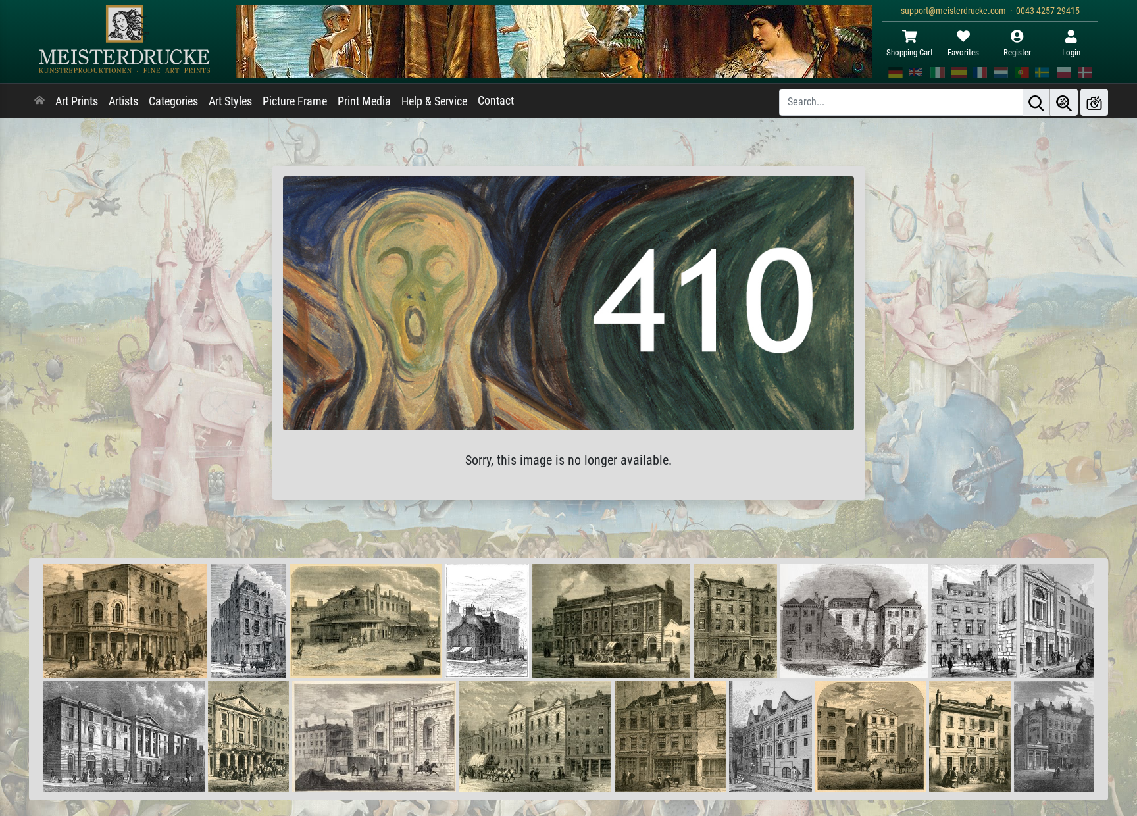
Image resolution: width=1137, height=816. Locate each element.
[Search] (1036, 102)
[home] (39, 101)
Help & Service (434, 101)
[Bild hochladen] (1094, 102)
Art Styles (230, 101)
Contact (496, 100)
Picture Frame (295, 101)
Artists (123, 101)
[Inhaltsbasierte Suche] (1064, 102)
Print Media (364, 101)
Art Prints (76, 101)
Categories (173, 101)
